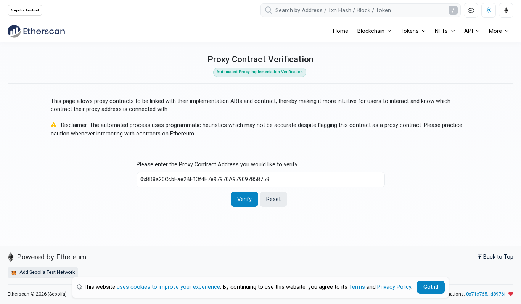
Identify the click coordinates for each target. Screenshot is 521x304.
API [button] (468, 31)
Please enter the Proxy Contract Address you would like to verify (217, 164)
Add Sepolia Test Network (46, 272)
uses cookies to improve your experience (168, 287)
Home (340, 31)
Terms (357, 287)
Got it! (430, 287)
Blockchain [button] (370, 31)
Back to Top (498, 257)
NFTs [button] (441, 31)
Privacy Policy (394, 287)
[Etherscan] (36, 31)
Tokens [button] (409, 31)
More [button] (495, 31)
